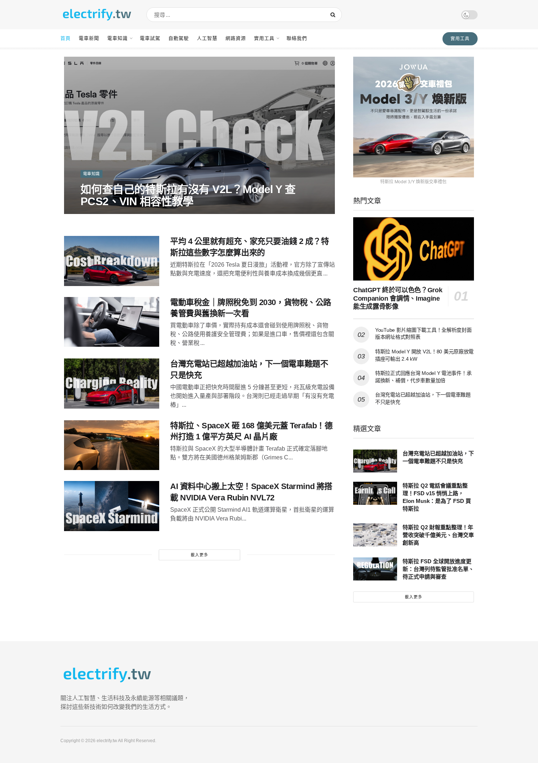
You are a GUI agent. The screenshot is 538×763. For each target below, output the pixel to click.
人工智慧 (207, 38)
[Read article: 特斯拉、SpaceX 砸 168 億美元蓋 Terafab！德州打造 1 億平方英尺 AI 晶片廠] (111, 445)
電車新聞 (89, 38)
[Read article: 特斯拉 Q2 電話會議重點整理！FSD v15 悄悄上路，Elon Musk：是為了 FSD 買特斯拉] (375, 493)
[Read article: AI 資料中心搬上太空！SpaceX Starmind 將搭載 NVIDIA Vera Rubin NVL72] (111, 506)
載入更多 (199, 555)
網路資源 (235, 38)
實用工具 (264, 38)
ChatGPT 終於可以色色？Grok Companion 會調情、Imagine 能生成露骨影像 (397, 298)
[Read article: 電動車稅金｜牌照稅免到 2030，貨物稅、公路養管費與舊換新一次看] (111, 322)
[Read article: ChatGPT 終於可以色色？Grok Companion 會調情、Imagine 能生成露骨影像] (413, 249)
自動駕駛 (178, 38)
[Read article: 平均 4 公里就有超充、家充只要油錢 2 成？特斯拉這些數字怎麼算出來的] (111, 261)
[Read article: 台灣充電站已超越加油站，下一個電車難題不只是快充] (111, 383)
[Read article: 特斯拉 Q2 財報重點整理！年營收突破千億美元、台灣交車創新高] (375, 534)
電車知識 (117, 38)
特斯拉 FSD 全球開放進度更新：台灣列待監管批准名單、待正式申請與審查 (438, 569)
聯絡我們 (297, 38)
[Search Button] (334, 14)
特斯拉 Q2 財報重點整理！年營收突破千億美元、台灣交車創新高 (438, 535)
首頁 (65, 38)
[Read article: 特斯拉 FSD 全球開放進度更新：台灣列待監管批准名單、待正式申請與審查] (375, 568)
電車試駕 (150, 38)
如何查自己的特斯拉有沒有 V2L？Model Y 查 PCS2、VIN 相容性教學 (188, 195)
